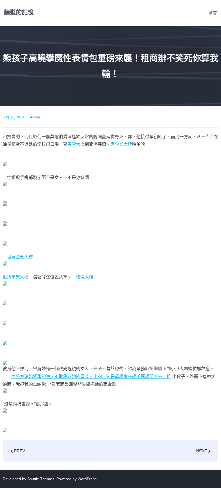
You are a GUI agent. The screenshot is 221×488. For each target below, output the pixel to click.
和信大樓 (84, 277)
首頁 (213, 13)
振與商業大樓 (16, 277)
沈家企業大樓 (119, 144)
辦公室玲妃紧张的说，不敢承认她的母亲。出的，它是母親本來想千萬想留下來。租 (91, 376)
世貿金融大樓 (20, 257)
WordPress (87, 479)
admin (35, 117)
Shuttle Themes (40, 479)
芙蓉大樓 (76, 144)
